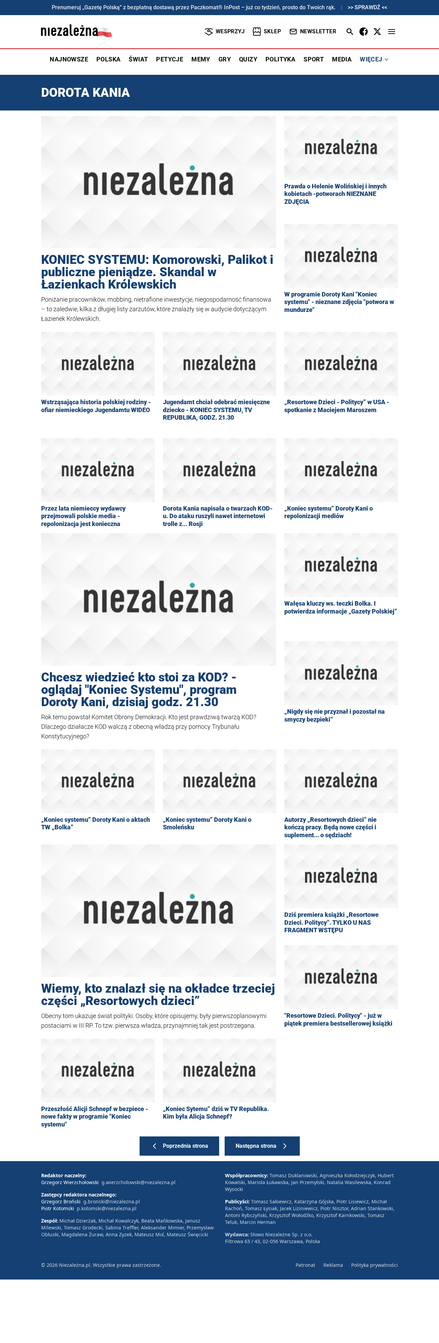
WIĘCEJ (371, 59)
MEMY (200, 59)
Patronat (305, 1265)
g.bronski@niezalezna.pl (111, 1201)
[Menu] (391, 31)
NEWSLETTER (318, 31)
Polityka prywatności (374, 1265)
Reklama (333, 1265)
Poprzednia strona (185, 1146)
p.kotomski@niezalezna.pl (107, 1208)
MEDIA (342, 59)
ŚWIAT (138, 59)
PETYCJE (169, 59)
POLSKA (108, 59)
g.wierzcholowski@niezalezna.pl (139, 1182)
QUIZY (248, 59)
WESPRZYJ (230, 31)
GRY (224, 59)
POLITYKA (280, 59)
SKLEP (272, 31)
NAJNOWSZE (69, 59)
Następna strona (256, 1146)
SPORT (314, 59)
